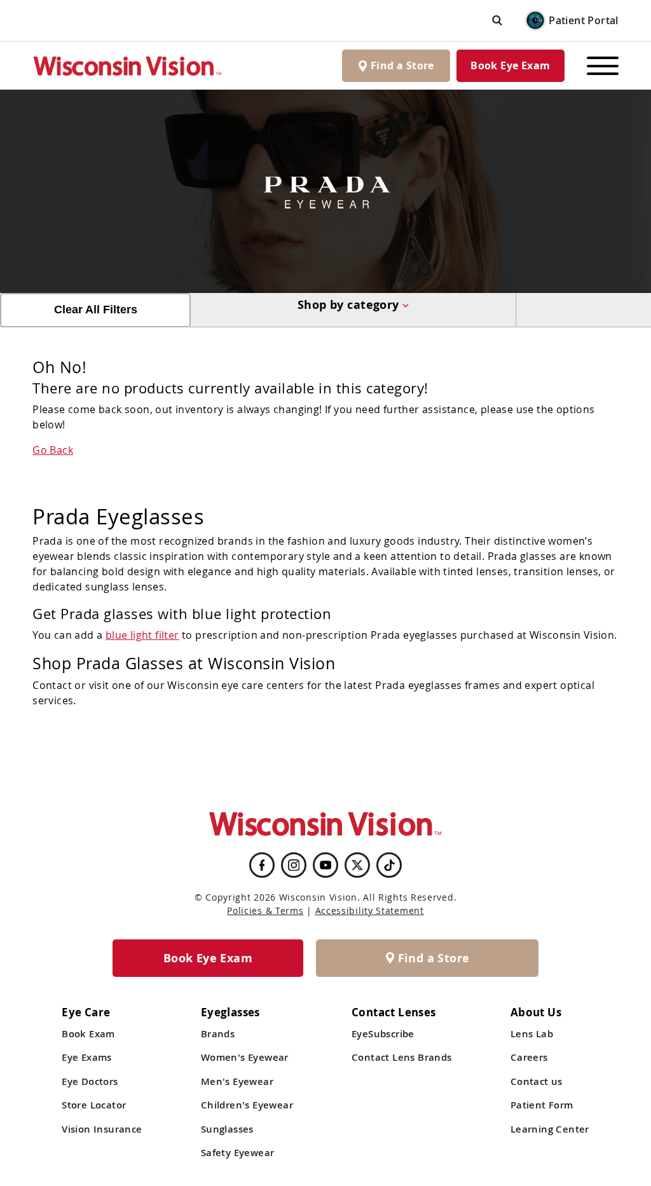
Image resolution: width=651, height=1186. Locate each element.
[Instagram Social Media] (294, 865)
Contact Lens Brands (402, 1057)
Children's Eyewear (247, 1105)
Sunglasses (227, 1129)
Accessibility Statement (369, 910)
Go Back (52, 450)
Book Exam (88, 1033)
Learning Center (550, 1129)
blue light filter (142, 635)
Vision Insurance (102, 1129)
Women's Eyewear (245, 1057)
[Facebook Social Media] (262, 865)
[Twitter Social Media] (357, 865)
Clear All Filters (95, 309)
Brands (218, 1033)
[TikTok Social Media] (389, 865)
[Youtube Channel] (325, 865)
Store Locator (94, 1105)
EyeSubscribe (383, 1033)
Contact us (537, 1081)
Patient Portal (584, 20)
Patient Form (542, 1105)
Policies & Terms (265, 910)
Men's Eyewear (237, 1081)
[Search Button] (497, 20)
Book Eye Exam (510, 65)
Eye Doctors (90, 1081)
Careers (529, 1057)
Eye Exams (87, 1057)
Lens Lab (532, 1033)
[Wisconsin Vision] (127, 66)
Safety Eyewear (238, 1152)
